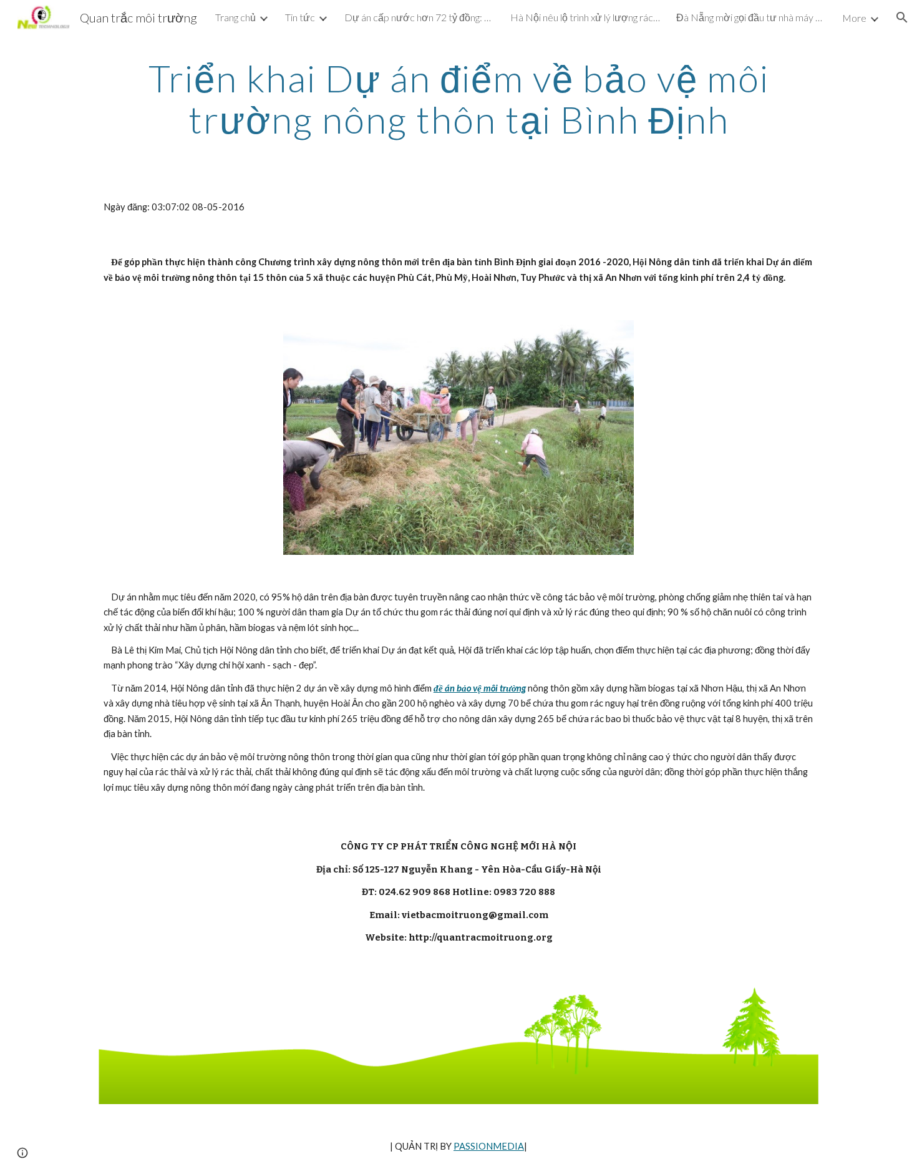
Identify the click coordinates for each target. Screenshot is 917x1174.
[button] (902, 17)
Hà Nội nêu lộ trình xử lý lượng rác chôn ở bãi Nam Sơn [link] (585, 17)
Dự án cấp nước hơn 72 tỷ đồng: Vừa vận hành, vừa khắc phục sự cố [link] (419, 17)
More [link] (854, 18)
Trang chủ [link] (235, 17)
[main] (458, 98)
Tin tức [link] (300, 17)
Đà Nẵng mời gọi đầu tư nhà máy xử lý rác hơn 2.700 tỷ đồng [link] (751, 17)
